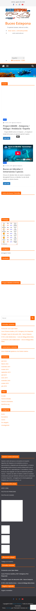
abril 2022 (4, 361)
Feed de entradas (6, 399)
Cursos (3, 419)
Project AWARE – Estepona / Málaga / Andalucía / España (16, 127)
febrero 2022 (4, 364)
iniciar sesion (11, 30)
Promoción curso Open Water (9, 328)
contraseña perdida (22, 30)
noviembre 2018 (5, 380)
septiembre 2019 (5, 372)
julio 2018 (4, 386)
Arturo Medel (4, 351)
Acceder (3, 396)
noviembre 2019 (5, 366)
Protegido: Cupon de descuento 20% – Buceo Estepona (16, 334)
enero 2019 (4, 378)
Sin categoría (4, 422)
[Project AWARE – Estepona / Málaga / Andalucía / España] (18, 103)
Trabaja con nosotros (7, 561)
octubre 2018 (5, 383)
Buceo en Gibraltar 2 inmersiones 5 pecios (13, 170)
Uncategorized (5, 425)
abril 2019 (4, 375)
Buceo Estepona (18, 23)
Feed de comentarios (7, 401)
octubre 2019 (5, 369)
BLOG (5, 119)
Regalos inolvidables (6, 590)
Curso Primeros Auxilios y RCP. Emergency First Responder (17, 331)
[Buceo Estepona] (3, 66)
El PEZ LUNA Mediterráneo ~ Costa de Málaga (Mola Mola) (17, 337)
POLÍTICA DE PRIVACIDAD (8, 491)
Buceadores (4, 417)
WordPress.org (5, 404)
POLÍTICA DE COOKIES (7, 495)
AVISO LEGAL (5, 488)
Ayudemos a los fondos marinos (19, 351)
